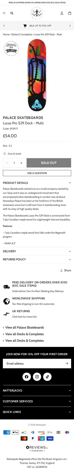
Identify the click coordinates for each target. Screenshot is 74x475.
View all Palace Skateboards (24, 327)
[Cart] (70, 13)
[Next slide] (70, 26)
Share (67, 270)
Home (6, 34)
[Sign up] (67, 363)
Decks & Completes (21, 34)
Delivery (9, 251)
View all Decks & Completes (24, 334)
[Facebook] (26, 377)
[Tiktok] (47, 377)
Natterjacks (41, 424)
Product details (15, 183)
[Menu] (4, 13)
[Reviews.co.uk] (37, 449)
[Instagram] (37, 377)
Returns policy (14, 259)
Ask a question (37, 173)
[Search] (12, 13)
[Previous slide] (4, 26)
